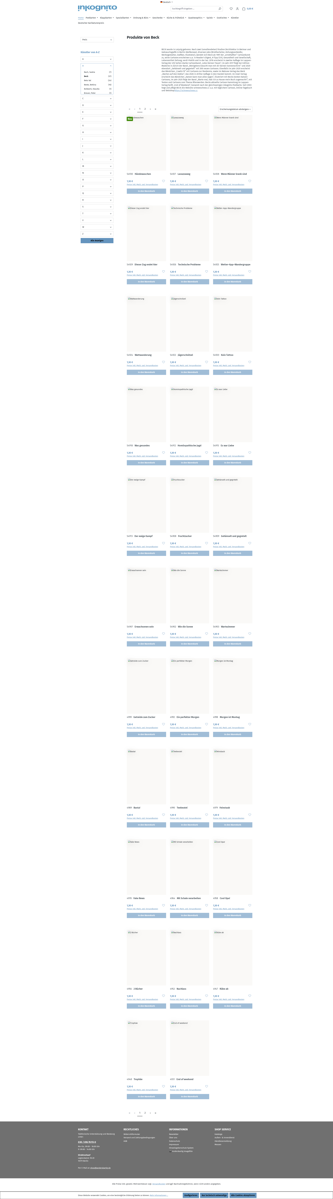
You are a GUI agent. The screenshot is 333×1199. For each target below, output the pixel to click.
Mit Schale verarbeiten (185, 898)
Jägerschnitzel (181, 355)
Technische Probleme (185, 264)
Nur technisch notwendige (214, 1195)
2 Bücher (135, 988)
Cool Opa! (221, 898)
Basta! (133, 807)
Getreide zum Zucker (141, 717)
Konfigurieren (190, 1195)
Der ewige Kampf (139, 536)
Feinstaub (221, 807)
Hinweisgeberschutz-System (181, 1148)
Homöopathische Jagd (185, 445)
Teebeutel (178, 807)
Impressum (174, 1144)
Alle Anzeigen (97, 240)
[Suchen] (220, 8)
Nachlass (178, 988)
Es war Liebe (223, 445)
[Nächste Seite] (150, 109)
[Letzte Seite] (155, 109)
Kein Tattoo (223, 355)
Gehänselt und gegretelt (230, 536)
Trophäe (134, 1079)
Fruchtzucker (181, 536)
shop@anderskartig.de (100, 1168)
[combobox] (194, 8)
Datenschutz (174, 1141)
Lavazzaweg (180, 174)
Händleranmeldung (223, 1141)
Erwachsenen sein (140, 626)
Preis (84, 39)
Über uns (173, 1137)
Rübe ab (220, 988)
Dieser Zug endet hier (142, 264)
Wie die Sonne (181, 626)
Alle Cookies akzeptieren (243, 1195)
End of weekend (181, 1079)
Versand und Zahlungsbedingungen (139, 1137)
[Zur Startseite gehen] (97, 8)
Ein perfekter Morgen (184, 717)
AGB (125, 1141)
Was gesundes (138, 445)
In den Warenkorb (146, 191)
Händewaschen (139, 174)
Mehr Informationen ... (159, 1195)
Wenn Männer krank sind (230, 174)
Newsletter (173, 1134)
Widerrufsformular (132, 1134)
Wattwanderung (139, 355)
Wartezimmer (224, 626)
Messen (218, 1144)
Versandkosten (158, 1184)
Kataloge (218, 1134)
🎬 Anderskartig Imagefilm (181, 1151)
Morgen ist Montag (226, 717)
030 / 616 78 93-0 (87, 1142)
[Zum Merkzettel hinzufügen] (163, 181)
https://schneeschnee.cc (186, 90)
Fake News (136, 898)
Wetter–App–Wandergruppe (231, 264)
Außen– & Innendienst (224, 1137)
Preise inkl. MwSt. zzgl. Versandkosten (142, 184)
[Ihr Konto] (237, 8)
